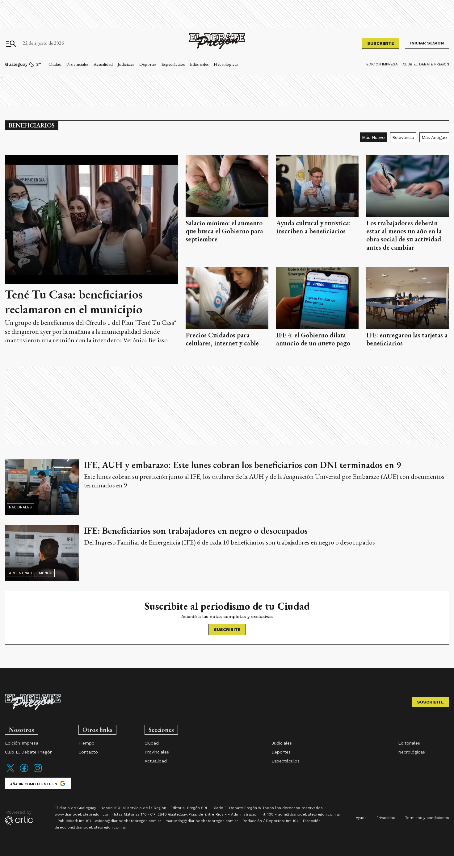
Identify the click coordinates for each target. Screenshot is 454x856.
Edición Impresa (382, 64)
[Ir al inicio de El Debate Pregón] (217, 43)
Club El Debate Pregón (426, 64)
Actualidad (103, 64)
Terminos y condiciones (427, 818)
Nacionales (20, 507)
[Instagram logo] (37, 772)
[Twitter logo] (10, 772)
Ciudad (54, 64)
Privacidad (385, 818)
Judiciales (126, 64)
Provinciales (77, 64)
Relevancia (403, 137)
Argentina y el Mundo (31, 573)
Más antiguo (434, 137)
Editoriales (199, 64)
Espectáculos (173, 64)
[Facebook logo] (24, 772)
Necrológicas (226, 64)
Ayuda (361, 818)
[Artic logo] (19, 817)
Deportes (148, 64)
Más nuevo (373, 137)
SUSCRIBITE (380, 43)
